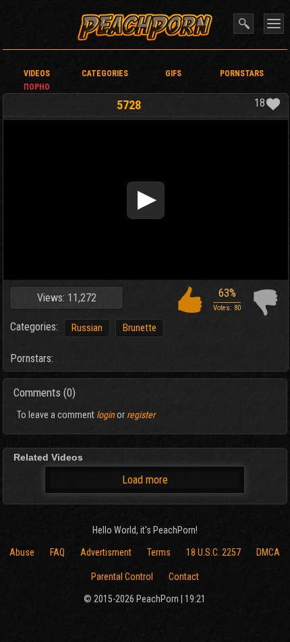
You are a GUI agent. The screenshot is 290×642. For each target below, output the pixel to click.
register (141, 414)
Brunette (139, 328)
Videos (37, 73)
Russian (87, 328)
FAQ (57, 552)
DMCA (268, 552)
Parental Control (122, 576)
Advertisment (106, 552)
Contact (184, 576)
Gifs (173, 73)
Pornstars (242, 73)
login (105, 414)
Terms (159, 552)
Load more (145, 479)
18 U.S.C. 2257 (213, 552)
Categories (105, 73)
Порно (37, 87)
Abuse (21, 552)
